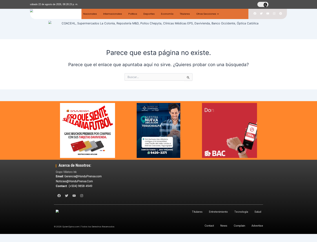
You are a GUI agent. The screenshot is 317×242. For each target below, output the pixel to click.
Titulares (185, 14)
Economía (167, 14)
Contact (209, 225)
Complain (239, 225)
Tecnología (241, 211)
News (223, 225)
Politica (132, 14)
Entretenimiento (218, 211)
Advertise (257, 225)
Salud (257, 211)
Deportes (149, 14)
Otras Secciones (206, 14)
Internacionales (112, 14)
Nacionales (90, 14)
